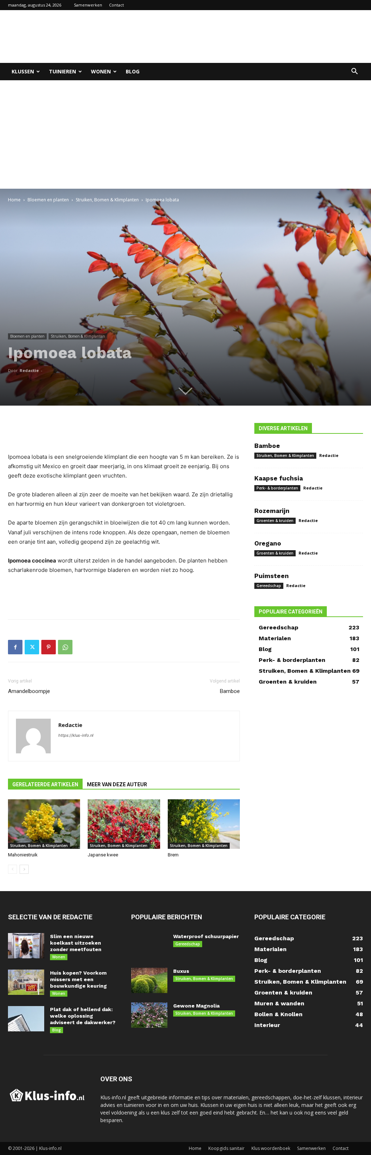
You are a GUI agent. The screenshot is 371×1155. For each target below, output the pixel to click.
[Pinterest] (48, 647)
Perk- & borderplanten (277, 488)
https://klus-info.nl (75, 735)
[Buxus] (149, 980)
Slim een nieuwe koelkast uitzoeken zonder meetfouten (75, 942)
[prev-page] (12, 869)
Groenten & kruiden (275, 520)
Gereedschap (269, 585)
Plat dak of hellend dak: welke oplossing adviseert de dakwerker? (83, 1015)
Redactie (29, 370)
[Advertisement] (231, 36)
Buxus (181, 971)
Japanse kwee (103, 854)
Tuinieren (62, 71)
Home (14, 200)
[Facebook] (15, 647)
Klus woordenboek (270, 1148)
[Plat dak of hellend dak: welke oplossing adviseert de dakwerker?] (26, 1018)
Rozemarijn (271, 510)
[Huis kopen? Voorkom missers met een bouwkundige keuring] (26, 982)
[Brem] (204, 824)
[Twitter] (32, 647)
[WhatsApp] (65, 647)
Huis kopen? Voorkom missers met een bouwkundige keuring (78, 979)
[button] (354, 72)
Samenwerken (88, 5)
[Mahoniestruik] (44, 824)
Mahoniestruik (23, 854)
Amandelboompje (29, 691)
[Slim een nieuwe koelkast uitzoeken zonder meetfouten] (26, 945)
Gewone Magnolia (196, 1006)
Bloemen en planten (48, 200)
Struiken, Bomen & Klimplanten (107, 200)
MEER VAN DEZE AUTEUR (117, 784)
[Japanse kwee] (124, 824)
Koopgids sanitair (226, 1148)
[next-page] (24, 869)
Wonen (101, 71)
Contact (116, 5)
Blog (132, 71)
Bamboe (230, 691)
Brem (173, 854)
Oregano (267, 543)
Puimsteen (271, 575)
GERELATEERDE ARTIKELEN (45, 784)
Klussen (23, 71)
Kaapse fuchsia (278, 478)
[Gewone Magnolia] (149, 1015)
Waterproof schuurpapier (206, 936)
